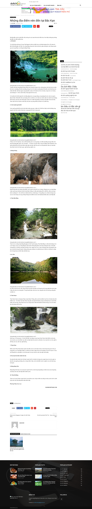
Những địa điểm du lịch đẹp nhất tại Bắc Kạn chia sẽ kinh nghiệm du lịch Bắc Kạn (17, 449)
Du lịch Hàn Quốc (64, 473)
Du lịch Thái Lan (63, 469)
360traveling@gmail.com (39, 502)
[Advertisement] (33, 32)
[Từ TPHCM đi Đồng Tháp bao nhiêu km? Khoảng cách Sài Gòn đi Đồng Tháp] (38, 483)
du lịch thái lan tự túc (64, 97)
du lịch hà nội (65, 75)
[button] (80, 5)
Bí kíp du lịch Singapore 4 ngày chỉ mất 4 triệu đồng (20, 416)
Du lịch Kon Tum (66, 80)
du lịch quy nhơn (73, 93)
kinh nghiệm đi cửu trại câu (66, 104)
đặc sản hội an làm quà (68, 110)
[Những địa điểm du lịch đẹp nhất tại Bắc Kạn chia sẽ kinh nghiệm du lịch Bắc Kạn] (17, 442)
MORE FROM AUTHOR (25, 434)
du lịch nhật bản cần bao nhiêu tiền (67, 90)
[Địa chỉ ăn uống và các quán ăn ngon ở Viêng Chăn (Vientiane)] (13, 483)
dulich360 (13, 23)
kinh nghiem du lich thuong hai (74, 99)
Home (11, 15)
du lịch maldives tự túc (68, 82)
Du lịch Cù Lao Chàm (73, 73)
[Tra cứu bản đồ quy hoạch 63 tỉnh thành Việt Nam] (46, 10)
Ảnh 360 (59, 5)
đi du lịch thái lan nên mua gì (70, 108)
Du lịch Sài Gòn (63, 479)
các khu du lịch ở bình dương (70, 64)
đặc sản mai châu (64, 112)
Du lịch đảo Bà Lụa (64, 99)
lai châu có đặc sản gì (70, 106)
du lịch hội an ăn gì (67, 77)
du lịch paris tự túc (64, 93)
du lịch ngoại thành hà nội (69, 88)
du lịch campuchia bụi (65, 73)
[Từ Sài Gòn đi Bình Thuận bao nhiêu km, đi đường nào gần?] (38, 470)
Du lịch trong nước (35, 5)
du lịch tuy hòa (72, 97)
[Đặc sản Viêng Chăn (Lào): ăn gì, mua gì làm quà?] (13, 477)
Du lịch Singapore (64, 471)
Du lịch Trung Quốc (64, 475)
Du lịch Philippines (64, 481)
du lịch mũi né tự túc (64, 84)
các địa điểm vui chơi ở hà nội (70, 66)
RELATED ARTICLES (15, 434)
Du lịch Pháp (63, 477)
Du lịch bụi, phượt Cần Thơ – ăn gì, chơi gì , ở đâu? (47, 416)
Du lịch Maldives (63, 485)
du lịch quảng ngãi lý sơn (69, 95)
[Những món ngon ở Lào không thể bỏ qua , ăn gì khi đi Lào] (13, 470)
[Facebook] (61, 499)
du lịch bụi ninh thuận (68, 71)
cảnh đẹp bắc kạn (17, 403)
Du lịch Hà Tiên (73, 75)
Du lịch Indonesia (64, 483)
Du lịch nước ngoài (49, 5)
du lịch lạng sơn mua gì (76, 80)
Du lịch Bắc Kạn (16, 15)
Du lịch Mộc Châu (69, 86)
